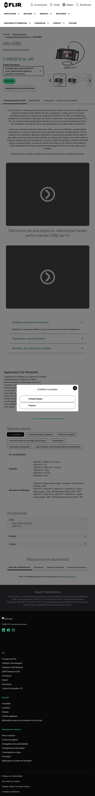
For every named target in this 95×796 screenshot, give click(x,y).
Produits (44, 14)
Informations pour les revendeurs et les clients (22, 720)
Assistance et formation (15, 23)
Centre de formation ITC (12, 688)
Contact (57, 23)
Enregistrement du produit (13, 748)
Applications (10, 14)
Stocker (73, 23)
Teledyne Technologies (12, 663)
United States (35, 399)
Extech (5, 680)
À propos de (40, 23)
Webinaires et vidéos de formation (17, 761)
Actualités (6, 704)
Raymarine (7, 684)
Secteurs (28, 14)
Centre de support (10, 740)
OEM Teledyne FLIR (11, 672)
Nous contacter (8, 735)
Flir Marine (6, 676)
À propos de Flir (9, 659)
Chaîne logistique (9, 716)
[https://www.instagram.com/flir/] (13, 630)
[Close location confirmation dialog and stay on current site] (75, 388)
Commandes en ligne (11, 752)
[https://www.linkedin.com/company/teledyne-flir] (3, 630)
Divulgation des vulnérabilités (15, 744)
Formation (6, 757)
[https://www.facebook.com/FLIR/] (8, 630)
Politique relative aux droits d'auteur (16, 786)
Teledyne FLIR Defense (12, 667)
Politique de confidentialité (12, 776)
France (32, 405)
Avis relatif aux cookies (11, 781)
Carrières (6, 708)
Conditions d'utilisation (10, 792)
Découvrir (61, 14)
